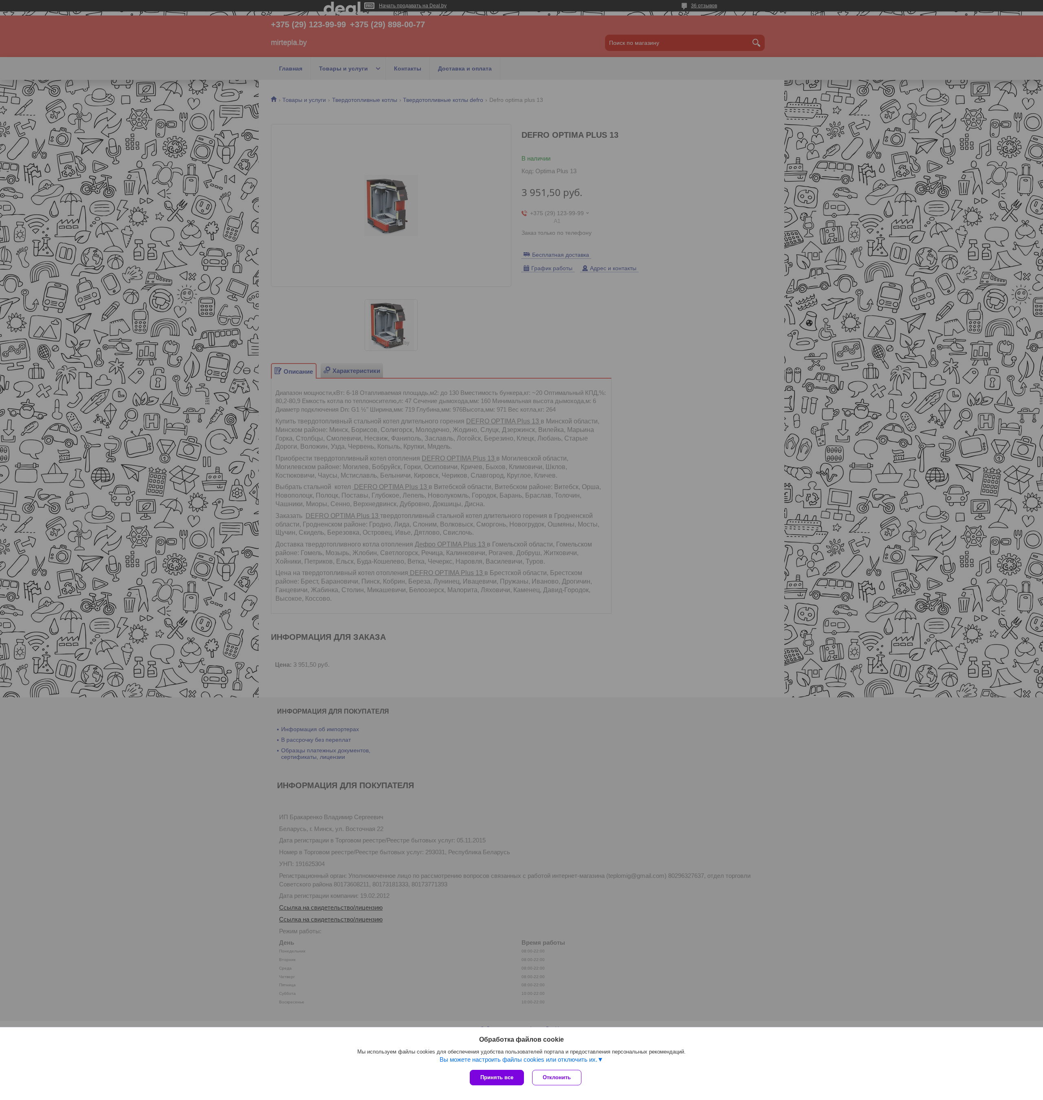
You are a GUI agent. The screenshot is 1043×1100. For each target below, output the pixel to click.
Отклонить (557, 1077)
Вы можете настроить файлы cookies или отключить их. (518, 1059)
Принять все (496, 1077)
